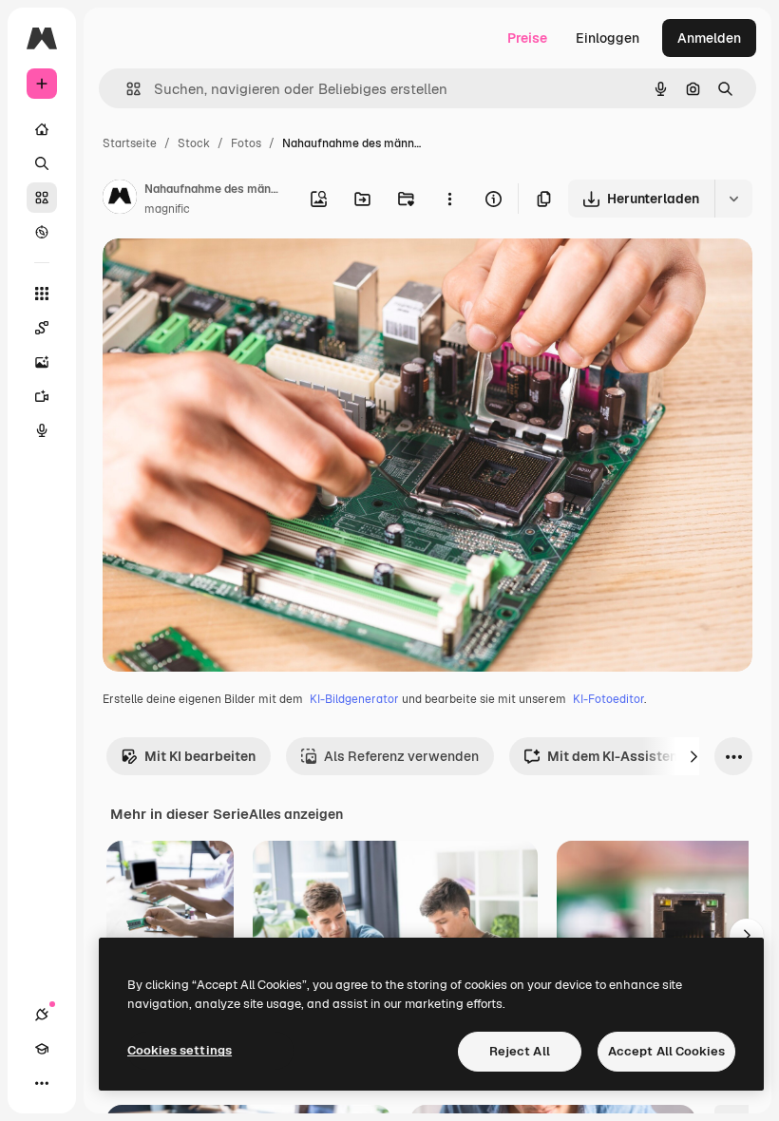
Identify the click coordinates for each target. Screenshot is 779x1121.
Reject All (519, 1051)
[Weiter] (693, 756)
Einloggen (607, 38)
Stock (194, 143)
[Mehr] (42, 1083)
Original (224, 275)
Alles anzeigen (296, 814)
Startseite (130, 143)
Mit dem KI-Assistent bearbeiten (651, 756)
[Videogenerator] (42, 396)
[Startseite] (42, 129)
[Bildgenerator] (42, 362)
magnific (167, 209)
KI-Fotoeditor (608, 699)
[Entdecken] (42, 232)
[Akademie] (42, 1049)
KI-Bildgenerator (354, 699)
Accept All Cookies (666, 1051)
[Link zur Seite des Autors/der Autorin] (120, 199)
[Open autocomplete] (126, 89)
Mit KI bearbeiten (200, 756)
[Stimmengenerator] (42, 430)
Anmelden (709, 38)
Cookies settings (179, 1050)
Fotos (246, 143)
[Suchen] (42, 163)
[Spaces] (42, 328)
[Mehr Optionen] (449, 199)
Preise (527, 38)
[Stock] (42, 197)
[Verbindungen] (42, 1014)
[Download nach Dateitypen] (733, 199)
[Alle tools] (42, 293)
